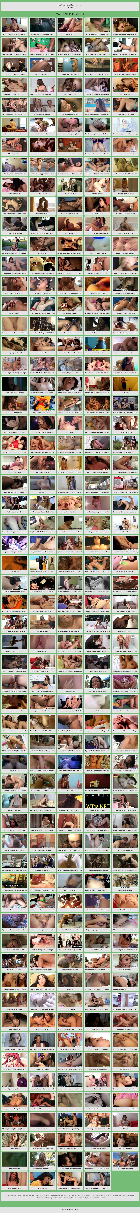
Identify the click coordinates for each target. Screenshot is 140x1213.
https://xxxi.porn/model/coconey (67, 5)
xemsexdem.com (72, 1210)
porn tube (70, 7)
